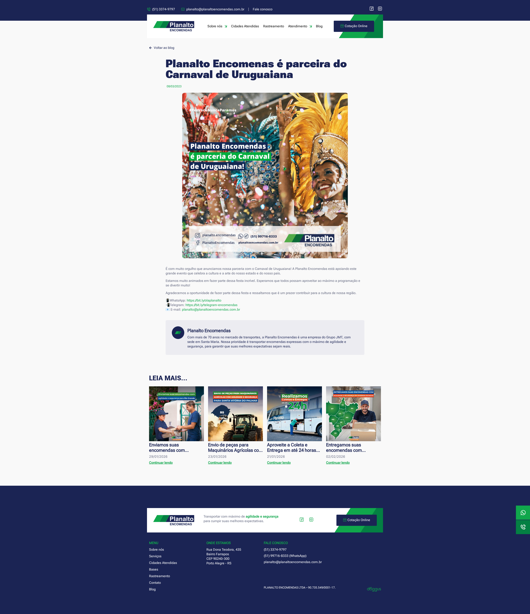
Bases (153, 569)
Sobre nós (214, 26)
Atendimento (297, 26)
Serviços (155, 556)
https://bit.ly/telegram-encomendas (211, 305)
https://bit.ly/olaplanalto (204, 300)
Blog (319, 26)
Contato (155, 583)
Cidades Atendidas (245, 26)
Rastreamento (273, 26)
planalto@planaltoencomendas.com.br (211, 309)
